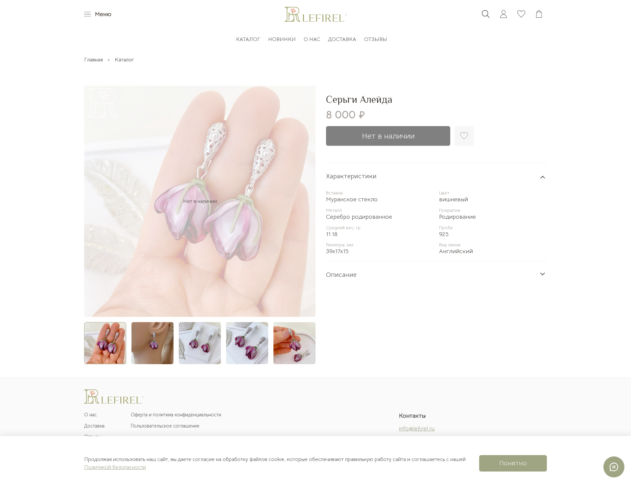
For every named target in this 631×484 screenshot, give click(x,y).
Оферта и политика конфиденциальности (176, 415)
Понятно (513, 463)
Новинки (282, 39)
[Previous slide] (95, 201)
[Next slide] (305, 201)
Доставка (342, 39)
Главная (93, 59)
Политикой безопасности (115, 467)
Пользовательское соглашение (165, 426)
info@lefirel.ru (416, 428)
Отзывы (375, 39)
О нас (312, 39)
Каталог (248, 39)
